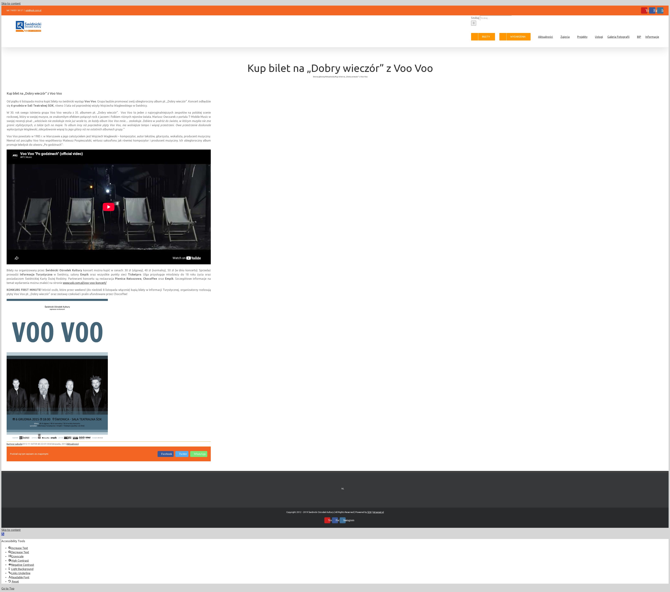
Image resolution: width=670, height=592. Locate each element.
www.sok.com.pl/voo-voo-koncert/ (84, 282)
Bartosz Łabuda (14, 444)
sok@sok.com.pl (33, 10)
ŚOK (369, 512)
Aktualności (72, 444)
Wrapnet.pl (378, 512)
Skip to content (11, 3)
